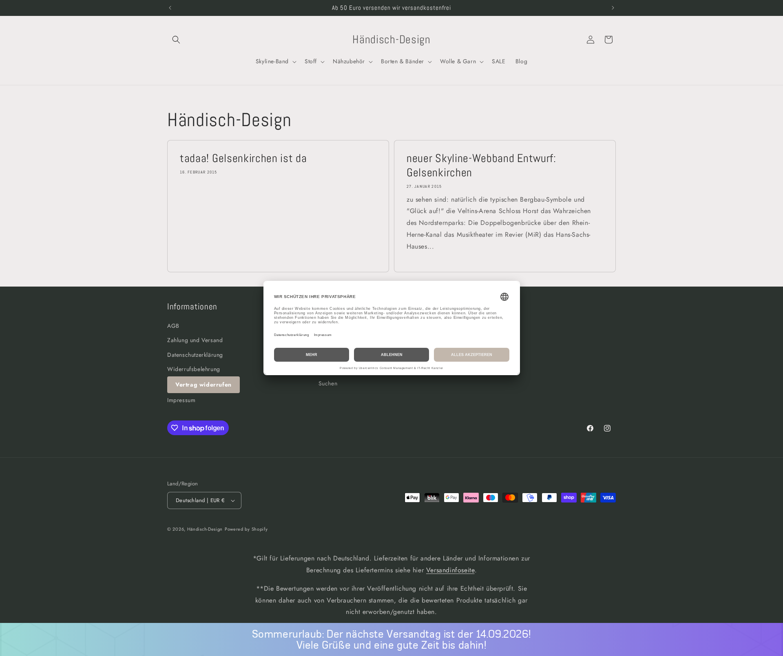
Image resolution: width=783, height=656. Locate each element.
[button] (176, 40)
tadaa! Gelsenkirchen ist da (243, 158)
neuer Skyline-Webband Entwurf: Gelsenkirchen (481, 165)
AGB (173, 326)
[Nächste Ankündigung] (613, 8)
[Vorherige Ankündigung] (170, 8)
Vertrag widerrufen (203, 384)
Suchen (328, 383)
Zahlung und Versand (195, 340)
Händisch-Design (205, 529)
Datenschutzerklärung (195, 355)
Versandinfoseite (450, 570)
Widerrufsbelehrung (193, 369)
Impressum (181, 400)
